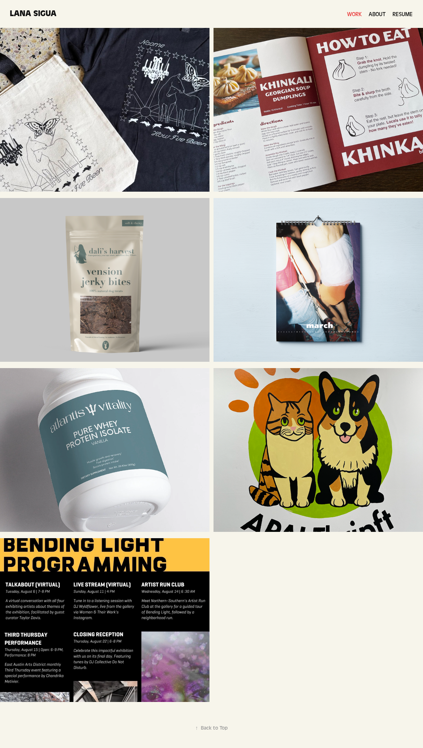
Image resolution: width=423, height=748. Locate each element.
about (377, 14)
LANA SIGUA (33, 13)
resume (402, 14)
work (354, 14)
